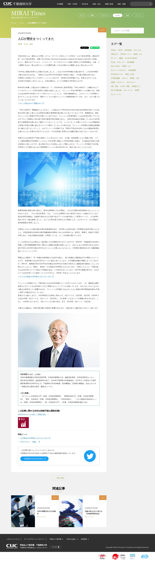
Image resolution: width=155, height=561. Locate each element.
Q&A (127, 15)
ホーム (13, 23)
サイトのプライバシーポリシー (34, 539)
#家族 (121, 58)
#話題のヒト (136, 86)
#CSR (120, 50)
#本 (137, 78)
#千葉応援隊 (115, 78)
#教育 (113, 82)
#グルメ (125, 78)
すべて (82, 15)
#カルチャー (131, 82)
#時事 (20, 44)
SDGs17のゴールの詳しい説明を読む (32, 414)
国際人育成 (109, 4)
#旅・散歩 (114, 86)
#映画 (132, 78)
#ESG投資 (128, 50)
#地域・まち (137, 54)
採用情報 (84, 539)
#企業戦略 (130, 62)
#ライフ (114, 58)
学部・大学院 (72, 4)
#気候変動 (132, 70)
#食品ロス (114, 54)
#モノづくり (128, 90)
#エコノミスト (116, 94)
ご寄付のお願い (71, 539)
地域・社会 (97, 4)
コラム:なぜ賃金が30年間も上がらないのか (34, 276)
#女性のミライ (126, 54)
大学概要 (60, 4)
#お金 (113, 62)
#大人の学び (115, 66)
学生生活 (85, 4)
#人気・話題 (28, 44)
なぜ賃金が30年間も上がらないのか (34, 438)
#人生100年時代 (131, 58)
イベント (138, 15)
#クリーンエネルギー (118, 70)
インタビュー (104, 15)
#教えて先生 (129, 74)
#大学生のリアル (117, 74)
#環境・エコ (126, 66)
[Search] (150, 4)
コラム (117, 15)
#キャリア (121, 62)
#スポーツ (121, 82)
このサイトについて (13, 539)
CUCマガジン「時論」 (29, 442)
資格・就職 (121, 4)
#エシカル (137, 50)
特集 (92, 15)
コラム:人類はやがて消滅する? (29, 103)
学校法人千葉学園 (55, 539)
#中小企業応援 (116, 90)
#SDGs (113, 50)
